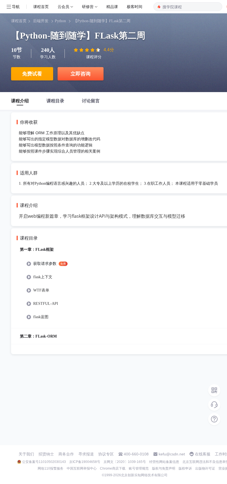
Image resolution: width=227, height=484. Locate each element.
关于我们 (26, 454)
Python (60, 21)
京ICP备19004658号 (84, 462)
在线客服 (202, 454)
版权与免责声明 (163, 468)
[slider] (87, 50)
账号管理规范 (139, 468)
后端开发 (40, 21)
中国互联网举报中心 (82, 468)
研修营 (88, 6)
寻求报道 (86, 454)
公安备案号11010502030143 (44, 462)
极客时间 (134, 6)
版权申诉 (185, 468)
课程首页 (41, 6)
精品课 (112, 6)
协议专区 (106, 454)
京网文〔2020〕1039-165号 (125, 462)
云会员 (63, 6)
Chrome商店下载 (112, 468)
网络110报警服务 (50, 468)
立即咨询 (81, 74)
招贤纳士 (46, 454)
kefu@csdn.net (172, 454)
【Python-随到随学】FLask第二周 (101, 21)
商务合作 (66, 454)
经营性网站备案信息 (164, 462)
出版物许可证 (205, 468)
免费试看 (32, 74)
